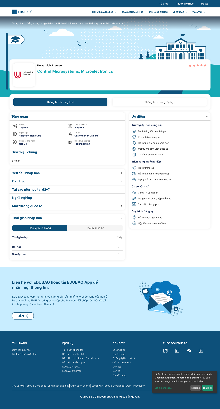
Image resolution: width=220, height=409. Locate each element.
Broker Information (135, 385)
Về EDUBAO (119, 349)
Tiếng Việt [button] (197, 12)
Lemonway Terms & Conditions (107, 385)
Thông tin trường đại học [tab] (159, 102)
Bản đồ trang (119, 375)
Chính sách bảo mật (58, 385)
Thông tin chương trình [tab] (60, 102)
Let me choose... (163, 387)
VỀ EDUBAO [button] (178, 12)
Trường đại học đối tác (124, 358)
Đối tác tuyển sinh (122, 362)
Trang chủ (17, 23)
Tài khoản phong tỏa (72, 349)
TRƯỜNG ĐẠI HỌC (185, 4)
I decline (195, 387)
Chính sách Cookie (80, 385)
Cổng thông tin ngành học (40, 23)
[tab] (67, 173)
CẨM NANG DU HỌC (158, 12)
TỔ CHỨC (163, 4)
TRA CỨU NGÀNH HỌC (132, 12)
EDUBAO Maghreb (71, 370)
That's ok (207, 387)
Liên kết (117, 366)
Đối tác (204, 4)
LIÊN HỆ (23, 316)
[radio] (190, 65)
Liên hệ (116, 370)
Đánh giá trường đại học (24, 354)
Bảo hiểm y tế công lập (74, 362)
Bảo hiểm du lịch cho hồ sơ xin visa (80, 358)
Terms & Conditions (36, 385)
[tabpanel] (110, 186)
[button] (67, 116)
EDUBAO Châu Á (71, 366)
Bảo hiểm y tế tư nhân (73, 354)
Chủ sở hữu (18, 385)
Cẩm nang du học (21, 349)
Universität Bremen (68, 23)
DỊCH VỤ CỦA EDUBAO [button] (102, 12)
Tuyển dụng (119, 354)
